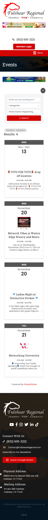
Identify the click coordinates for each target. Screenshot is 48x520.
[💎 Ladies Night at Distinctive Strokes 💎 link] (24, 284)
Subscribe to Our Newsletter (17, 452)
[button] (43, 90)
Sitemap (24, 515)
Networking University (24, 355)
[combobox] (24, 105)
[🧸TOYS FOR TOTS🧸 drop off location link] (24, 161)
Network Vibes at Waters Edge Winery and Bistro (24, 235)
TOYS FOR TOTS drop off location (25, 173)
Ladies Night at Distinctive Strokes (23, 296)
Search (25, 118)
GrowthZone (30, 384)
